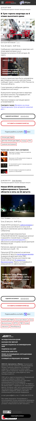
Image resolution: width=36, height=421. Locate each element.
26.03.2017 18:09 (6, 7)
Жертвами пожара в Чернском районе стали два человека (20, 153)
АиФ (18, 42)
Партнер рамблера (17, 412)
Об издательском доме (10, 339)
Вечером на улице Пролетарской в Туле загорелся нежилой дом (17, 107)
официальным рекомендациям (13, 240)
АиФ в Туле (15, 218)
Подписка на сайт (8, 349)
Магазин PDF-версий (9, 342)
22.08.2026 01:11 (6, 180)
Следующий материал (17, 416)
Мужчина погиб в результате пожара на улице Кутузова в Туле (20, 158)
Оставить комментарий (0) (18, 123)
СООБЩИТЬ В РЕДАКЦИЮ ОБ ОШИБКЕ (15, 358)
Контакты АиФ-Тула (9, 351)
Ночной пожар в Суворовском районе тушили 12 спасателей (20, 170)
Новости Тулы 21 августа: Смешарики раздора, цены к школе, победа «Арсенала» (16, 276)
